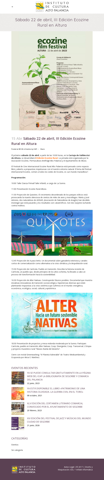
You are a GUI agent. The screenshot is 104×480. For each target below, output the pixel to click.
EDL (72, 469)
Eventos (28, 149)
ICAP (35, 149)
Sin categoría (17, 450)
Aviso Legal (69, 467)
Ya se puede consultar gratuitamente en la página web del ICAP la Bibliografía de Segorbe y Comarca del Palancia (59, 376)
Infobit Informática (84, 469)
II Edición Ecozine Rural (47, 158)
